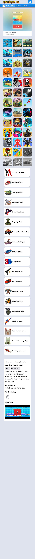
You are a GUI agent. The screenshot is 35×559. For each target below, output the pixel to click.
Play (17, 27)
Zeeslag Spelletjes (20, 362)
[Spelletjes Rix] (11, 1)
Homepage (10, 5)
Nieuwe (18, 5)
